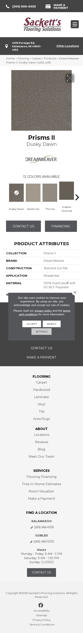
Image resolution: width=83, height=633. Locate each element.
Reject (51, 323)
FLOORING (42, 377)
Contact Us (23, 226)
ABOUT (41, 429)
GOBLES (41, 535)
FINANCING (60, 226)
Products (50, 58)
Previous (6, 191)
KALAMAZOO (41, 521)
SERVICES (41, 471)
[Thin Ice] (50, 193)
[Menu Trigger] (75, 24)
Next (77, 191)
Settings (41, 331)
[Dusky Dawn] (16, 193)
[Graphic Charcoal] (66, 191)
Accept (32, 323)
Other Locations (67, 45)
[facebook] (41, 605)
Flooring (23, 58)
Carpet (36, 58)
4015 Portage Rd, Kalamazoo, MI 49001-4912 (26, 46)
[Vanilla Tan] (33, 193)
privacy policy (43, 310)
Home (10, 58)
